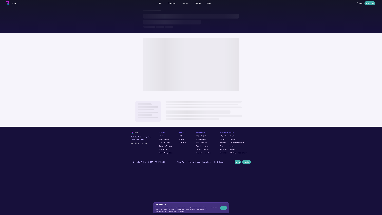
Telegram (233, 139)
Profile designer (164, 142)
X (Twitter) (223, 149)
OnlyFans (223, 136)
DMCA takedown (201, 142)
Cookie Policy (206, 162)
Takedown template (202, 149)
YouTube (232, 149)
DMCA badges (164, 139)
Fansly (222, 146)
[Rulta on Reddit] (142, 143)
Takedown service (202, 146)
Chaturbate (223, 153)
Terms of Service (194, 162)
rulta (13, 3)
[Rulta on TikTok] (139, 143)
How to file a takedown (203, 153)
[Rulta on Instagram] (132, 143)
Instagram (223, 142)
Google (232, 136)
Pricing (161, 136)
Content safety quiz (165, 146)
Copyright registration (166, 153)
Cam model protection (237, 142)
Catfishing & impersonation (238, 153)
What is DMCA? (201, 139)
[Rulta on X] (135, 143)
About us (181, 139)
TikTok (222, 139)
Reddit (232, 146)
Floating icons (163, 149)
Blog (180, 136)
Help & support (201, 136)
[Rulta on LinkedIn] (146, 143)
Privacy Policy (181, 162)
